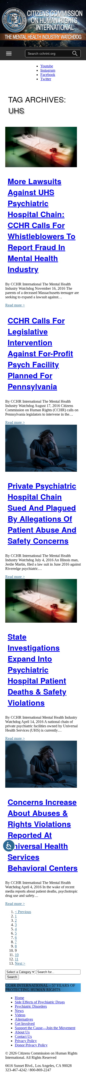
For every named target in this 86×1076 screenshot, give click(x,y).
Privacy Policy (26, 1041)
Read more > (15, 305)
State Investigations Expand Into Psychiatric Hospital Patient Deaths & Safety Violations (37, 669)
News (19, 1011)
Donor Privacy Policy (31, 1045)
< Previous (23, 912)
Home (19, 998)
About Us (22, 1032)
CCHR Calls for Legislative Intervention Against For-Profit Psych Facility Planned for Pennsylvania (40, 353)
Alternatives (24, 1019)
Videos (20, 1015)
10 (17, 955)
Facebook (47, 75)
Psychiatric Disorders (31, 1006)
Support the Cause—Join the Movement (45, 1028)
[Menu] (12, 53)
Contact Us (23, 1036)
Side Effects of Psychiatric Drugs (40, 1002)
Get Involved (25, 1024)
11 (16, 959)
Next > (20, 963)
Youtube (46, 66)
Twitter (45, 79)
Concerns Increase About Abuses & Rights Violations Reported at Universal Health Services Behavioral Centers (43, 834)
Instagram (47, 70)
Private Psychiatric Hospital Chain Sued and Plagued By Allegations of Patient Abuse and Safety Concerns (42, 513)
